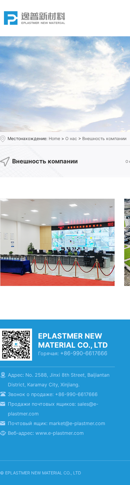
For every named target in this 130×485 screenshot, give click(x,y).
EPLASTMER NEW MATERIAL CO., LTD (34, 18)
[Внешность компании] (57, 202)
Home (54, 138)
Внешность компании (104, 138)
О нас (71, 138)
